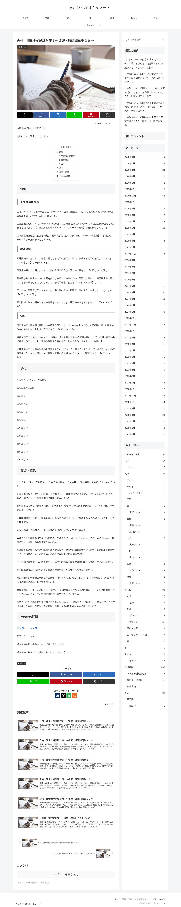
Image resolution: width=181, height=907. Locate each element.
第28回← (21, 628)
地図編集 (65, 160)
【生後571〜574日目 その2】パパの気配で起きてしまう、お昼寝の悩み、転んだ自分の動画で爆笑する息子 (144, 92)
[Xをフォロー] (63, 695)
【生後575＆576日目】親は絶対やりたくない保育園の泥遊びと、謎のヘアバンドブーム (144, 78)
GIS (63, 164)
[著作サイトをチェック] (57, 695)
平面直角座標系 (68, 156)
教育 (140, 899)
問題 (61, 152)
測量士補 (22, 663)
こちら (31, 636)
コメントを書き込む (66, 874)
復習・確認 (64, 172)
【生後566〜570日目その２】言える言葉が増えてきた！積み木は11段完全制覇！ (143, 121)
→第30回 (32, 628)
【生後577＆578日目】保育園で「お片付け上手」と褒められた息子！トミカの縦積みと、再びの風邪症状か (144, 63)
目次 (62, 147)
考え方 (117, 899)
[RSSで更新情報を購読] (74, 695)
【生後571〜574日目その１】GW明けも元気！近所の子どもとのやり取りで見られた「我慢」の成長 (144, 107)
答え (61, 168)
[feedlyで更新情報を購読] (68, 695)
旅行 (130, 899)
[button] (107, 115)
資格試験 (162, 899)
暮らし (147, 899)
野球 (124, 899)
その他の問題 (65, 176)
